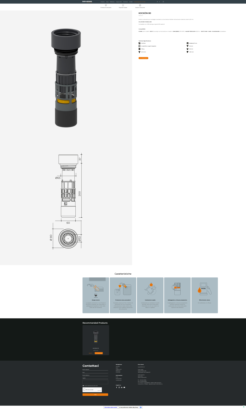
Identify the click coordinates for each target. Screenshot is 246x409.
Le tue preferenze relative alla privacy (128, 407)
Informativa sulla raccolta (110, 407)
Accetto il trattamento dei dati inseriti (91, 385)
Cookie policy (118, 380)
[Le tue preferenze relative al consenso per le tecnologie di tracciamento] (244, 407)
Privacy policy (119, 378)
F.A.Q (117, 376)
